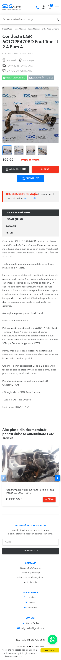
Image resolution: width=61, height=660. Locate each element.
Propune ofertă (30, 160)
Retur (9, 233)
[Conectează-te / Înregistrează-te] (43, 7)
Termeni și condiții (30, 573)
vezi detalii (30, 198)
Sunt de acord (50, 650)
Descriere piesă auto (18, 213)
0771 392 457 (32, 623)
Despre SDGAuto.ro (30, 568)
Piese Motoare (20, 29)
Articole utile (30, 582)
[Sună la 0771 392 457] (37, 8)
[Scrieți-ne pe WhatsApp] (52, 639)
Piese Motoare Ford (36, 29)
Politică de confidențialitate (30, 578)
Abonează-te (30, 551)
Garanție (11, 226)
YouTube (32, 608)
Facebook (33, 597)
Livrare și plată (14, 219)
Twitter (32, 602)
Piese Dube (7, 29)
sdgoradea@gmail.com (32, 628)
